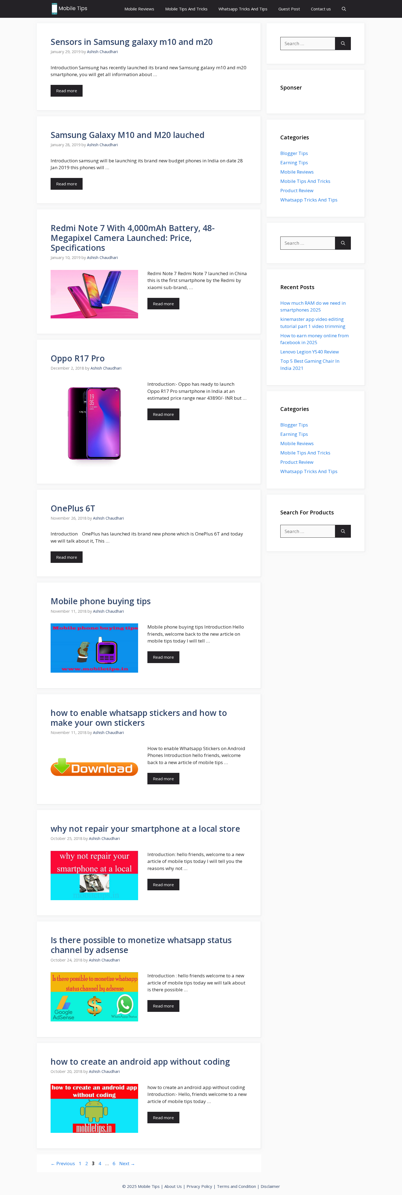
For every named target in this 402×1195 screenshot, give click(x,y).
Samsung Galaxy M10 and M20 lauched (128, 134)
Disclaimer (270, 1186)
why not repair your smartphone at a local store (145, 828)
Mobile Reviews (139, 8)
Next (127, 1163)
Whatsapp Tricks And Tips (243, 8)
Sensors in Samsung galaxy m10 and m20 (132, 41)
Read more (66, 90)
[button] (343, 9)
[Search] (343, 43)
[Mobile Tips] (69, 9)
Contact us (321, 8)
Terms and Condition (236, 1186)
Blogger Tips (294, 153)
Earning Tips (294, 162)
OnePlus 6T (73, 508)
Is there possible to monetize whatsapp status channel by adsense (141, 944)
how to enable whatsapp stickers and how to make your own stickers (139, 717)
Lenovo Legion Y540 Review (309, 352)
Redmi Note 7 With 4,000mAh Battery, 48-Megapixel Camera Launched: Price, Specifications (133, 237)
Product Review (296, 190)
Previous (63, 1163)
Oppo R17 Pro (78, 358)
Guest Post (289, 8)
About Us (173, 1186)
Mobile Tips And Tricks (186, 8)
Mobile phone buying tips (101, 601)
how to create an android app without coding (140, 1061)
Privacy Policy (199, 1186)
